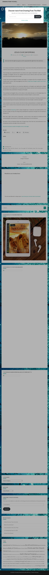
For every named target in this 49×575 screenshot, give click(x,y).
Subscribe (38, 16)
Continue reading (24, 20)
